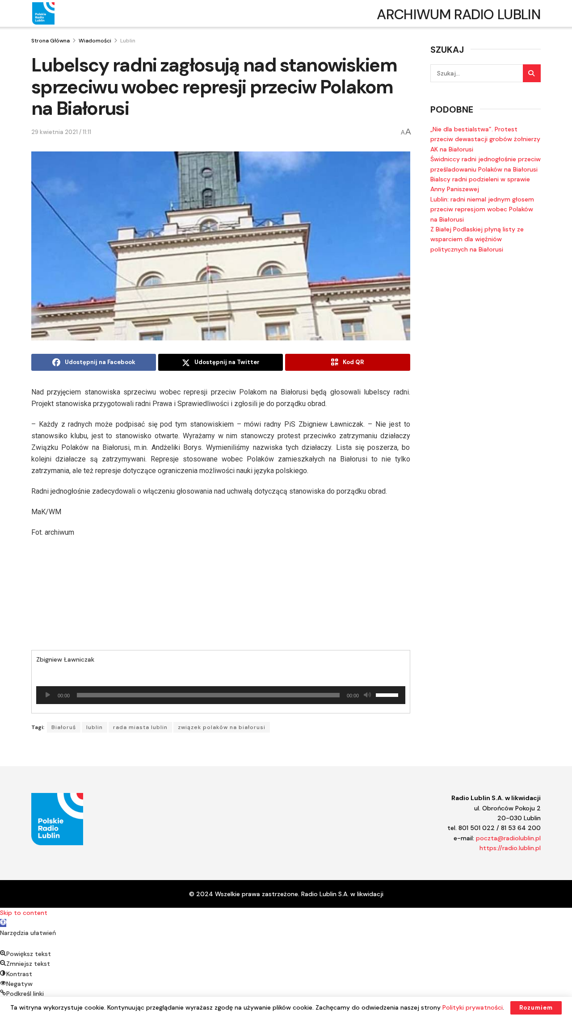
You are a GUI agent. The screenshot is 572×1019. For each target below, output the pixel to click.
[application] (220, 695)
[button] (3, 923)
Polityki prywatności (472, 1007)
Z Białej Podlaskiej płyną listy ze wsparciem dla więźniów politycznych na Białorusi (477, 239)
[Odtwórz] (47, 695)
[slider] (388, 694)
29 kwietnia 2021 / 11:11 (61, 132)
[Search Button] (532, 73)
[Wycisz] (367, 695)
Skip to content (23, 913)
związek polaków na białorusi (221, 727)
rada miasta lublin (140, 727)
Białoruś (63, 727)
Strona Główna (50, 40)
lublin (94, 727)
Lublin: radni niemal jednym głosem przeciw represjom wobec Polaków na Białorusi (482, 209)
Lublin (127, 40)
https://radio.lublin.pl (510, 848)
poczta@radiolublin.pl (508, 838)
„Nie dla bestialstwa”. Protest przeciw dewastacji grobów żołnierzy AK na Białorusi (485, 139)
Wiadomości (95, 40)
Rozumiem (536, 1007)
